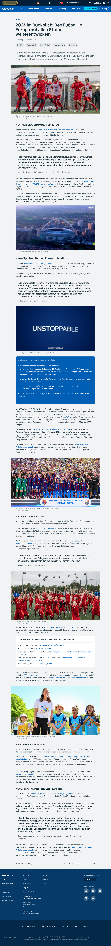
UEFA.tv (25, 879)
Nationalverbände (7, 884)
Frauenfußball (31, 45)
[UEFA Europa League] (38, 3)
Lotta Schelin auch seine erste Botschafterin (68, 678)
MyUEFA (45, 879)
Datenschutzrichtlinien (48, 926)
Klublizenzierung (59, 45)
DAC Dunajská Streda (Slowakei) (51, 645)
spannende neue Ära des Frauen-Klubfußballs (52, 429)
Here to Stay (67, 417)
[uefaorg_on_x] (86, 893)
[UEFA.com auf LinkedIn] (86, 900)
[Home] (7, 875)
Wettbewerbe (6, 888)
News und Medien (7, 901)
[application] (55, 227)
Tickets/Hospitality (29, 892)
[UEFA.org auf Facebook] (93, 893)
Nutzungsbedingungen (29, 926)
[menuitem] (21, 8)
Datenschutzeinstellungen (80, 926)
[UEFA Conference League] (49, 3)
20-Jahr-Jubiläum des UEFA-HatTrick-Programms (55, 130)
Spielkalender (27, 883)
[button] (55, 227)
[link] (21, 8)
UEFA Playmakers (30, 675)
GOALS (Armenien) (44, 648)
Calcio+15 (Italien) (45, 663)
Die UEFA (20, 45)
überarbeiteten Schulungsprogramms (31, 774)
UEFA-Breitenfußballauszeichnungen (59, 627)
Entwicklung (73, 45)
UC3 (44, 883)
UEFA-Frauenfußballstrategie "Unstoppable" (40, 263)
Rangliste (26, 888)
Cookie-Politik (63, 926)
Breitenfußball (45, 45)
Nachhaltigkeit (6, 896)
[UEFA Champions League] (27, 3)
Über (3, 879)
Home (8, 9)
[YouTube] (93, 900)
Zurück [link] (19, 19)
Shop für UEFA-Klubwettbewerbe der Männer (29, 905)
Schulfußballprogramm (45, 528)
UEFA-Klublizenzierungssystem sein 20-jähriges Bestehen (53, 793)
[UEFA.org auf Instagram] (100, 893)
